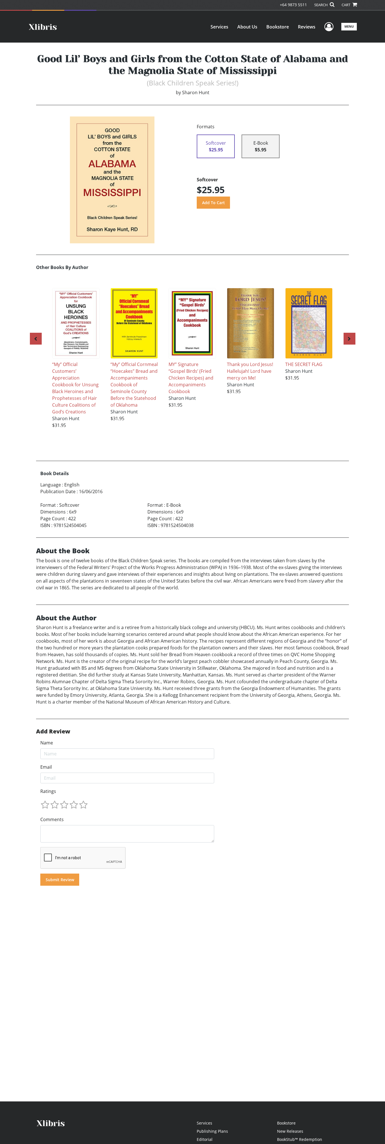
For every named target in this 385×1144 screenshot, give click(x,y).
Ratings (48, 791)
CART (346, 4)
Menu (349, 26)
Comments (52, 819)
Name (46, 743)
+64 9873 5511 (293, 4)
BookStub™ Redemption (299, 1139)
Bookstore (277, 27)
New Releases (290, 1131)
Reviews (306, 27)
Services (219, 27)
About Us (247, 27)
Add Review (53, 731)
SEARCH (321, 4)
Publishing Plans (212, 1131)
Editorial (205, 1139)
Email (46, 767)
